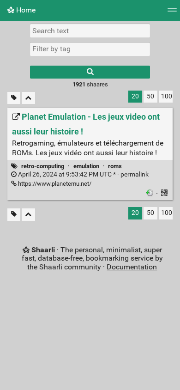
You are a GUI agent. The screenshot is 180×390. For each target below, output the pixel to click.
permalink (83, 174)
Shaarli (43, 249)
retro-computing (42, 166)
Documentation (132, 266)
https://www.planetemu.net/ (54, 183)
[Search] (90, 72)
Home (25, 10)
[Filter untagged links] (13, 98)
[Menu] (172, 12)
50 (150, 96)
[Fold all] (28, 98)
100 (166, 96)
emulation (86, 166)
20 (135, 96)
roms (115, 166)
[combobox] (90, 49)
